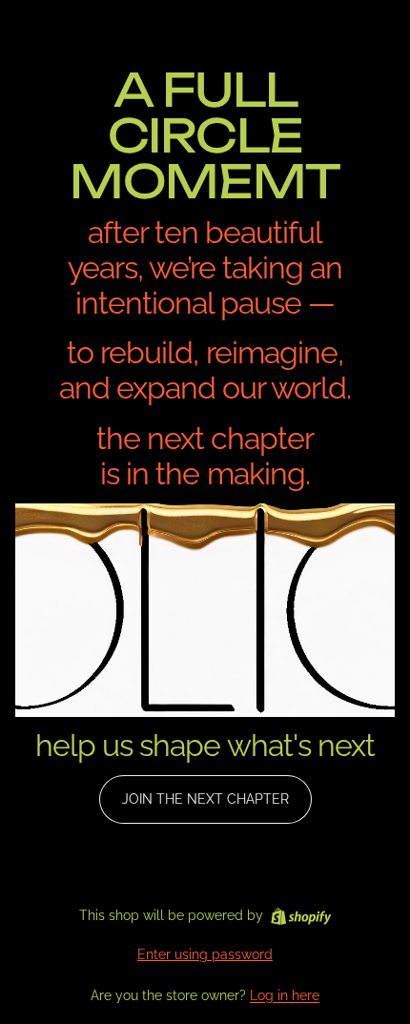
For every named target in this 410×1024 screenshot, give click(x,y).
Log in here (284, 995)
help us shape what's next (205, 745)
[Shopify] (301, 916)
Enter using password (205, 954)
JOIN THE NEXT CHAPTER (205, 799)
